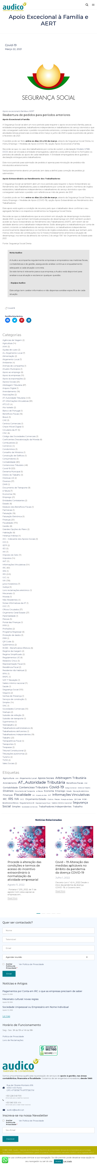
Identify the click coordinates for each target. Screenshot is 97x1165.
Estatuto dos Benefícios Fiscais (17, 507)
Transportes (8, 744)
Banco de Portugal (11, 410)
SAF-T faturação (10, 680)
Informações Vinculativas (14, 564)
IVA (4, 580)
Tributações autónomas (14, 753)
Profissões (7, 629)
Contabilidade (9, 462)
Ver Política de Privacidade (31, 964)
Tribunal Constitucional (13, 750)
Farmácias (7, 510)
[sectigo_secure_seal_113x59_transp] (48, 1055)
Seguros (6, 693)
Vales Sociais (8, 763)
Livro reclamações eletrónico (16, 590)
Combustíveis (9, 443)
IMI (4, 552)
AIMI (5, 346)
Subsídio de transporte (13, 718)
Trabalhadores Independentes (17, 734)
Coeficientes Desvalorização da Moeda (21, 439)
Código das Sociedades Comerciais (19, 436)
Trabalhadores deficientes (15, 731)
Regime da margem (12, 651)
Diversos (6, 481)
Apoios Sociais (9, 382)
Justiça (6, 587)
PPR (5, 625)
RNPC (5, 677)
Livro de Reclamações (13, 1040)
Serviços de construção (13, 699)
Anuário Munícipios (11, 369)
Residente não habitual (13, 670)
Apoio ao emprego (11, 372)
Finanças (7, 520)
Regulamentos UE (11, 657)
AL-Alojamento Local (12, 353)
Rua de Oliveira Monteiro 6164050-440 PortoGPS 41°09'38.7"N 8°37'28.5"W (20, 1087)
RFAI (5, 673)
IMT (4, 561)
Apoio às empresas (11, 375)
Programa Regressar (12, 632)
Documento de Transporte (15, 487)
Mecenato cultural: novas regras (21, 999)
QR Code (7, 641)
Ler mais (67, 1161)
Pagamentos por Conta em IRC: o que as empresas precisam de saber (42, 991)
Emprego (7, 497)
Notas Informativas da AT (14, 603)
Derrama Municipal (11, 471)
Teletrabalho (8, 725)
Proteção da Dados (67, 799)
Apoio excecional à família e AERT (18, 111)
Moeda (6, 596)
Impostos (7, 558)
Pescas (6, 619)
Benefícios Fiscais (11, 414)
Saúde (6, 686)
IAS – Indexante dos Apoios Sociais (19, 539)
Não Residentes (10, 600)
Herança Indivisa (10, 535)
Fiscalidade (8, 523)
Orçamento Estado (35, 799)
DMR (5, 484)
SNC (5, 705)
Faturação (7, 513)
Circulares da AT (10, 430)
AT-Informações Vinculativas (16, 401)
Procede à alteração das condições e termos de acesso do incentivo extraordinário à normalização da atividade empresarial (24, 870)
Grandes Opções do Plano (15, 529)
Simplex (6, 702)
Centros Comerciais (12, 423)
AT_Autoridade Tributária (41, 782)
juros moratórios (10, 584)
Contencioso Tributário (13, 465)
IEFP (5, 545)
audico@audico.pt (15, 1110)
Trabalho (6, 738)
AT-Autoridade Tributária (14, 398)
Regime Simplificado (12, 654)
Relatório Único (10, 661)
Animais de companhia (13, 366)
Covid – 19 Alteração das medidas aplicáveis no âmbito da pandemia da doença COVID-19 (72, 867)
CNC (5, 433)
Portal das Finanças (11, 622)
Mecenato (7, 593)
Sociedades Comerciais (14, 709)
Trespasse (7, 747)
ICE (4, 542)
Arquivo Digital (9, 388)
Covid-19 (11, 45)
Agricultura (7, 343)
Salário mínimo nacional (13, 683)
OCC (5, 606)
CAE (5, 420)
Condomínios (9, 449)
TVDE (5, 760)
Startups (6, 712)
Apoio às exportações (13, 378)
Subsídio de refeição (12, 715)
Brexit (5, 417)
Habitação (7, 532)
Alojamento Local (11, 359)
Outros (50, 799)
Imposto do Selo (10, 555)
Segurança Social (10, 689)
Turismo (6, 757)
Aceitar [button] (58, 1161)
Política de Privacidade (13, 1036)
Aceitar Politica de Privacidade (11, 966)
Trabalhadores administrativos (16, 728)
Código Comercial (71, 788)
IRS (4, 574)
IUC (4, 577)
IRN (4, 571)
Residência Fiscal (10, 667)
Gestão (6, 526)
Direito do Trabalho (11, 475)
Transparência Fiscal (12, 741)
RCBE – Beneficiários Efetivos (16, 648)
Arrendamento (9, 391)
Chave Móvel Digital (12, 426)
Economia (7, 494)
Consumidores (9, 459)
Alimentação (8, 356)
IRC (4, 568)
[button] (12, 898)
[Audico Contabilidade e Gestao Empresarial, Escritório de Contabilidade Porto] (15, 5)
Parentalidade (9, 616)
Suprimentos (8, 721)
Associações (8, 394)
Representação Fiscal (13, 664)
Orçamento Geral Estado (14, 612)
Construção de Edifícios (13, 455)
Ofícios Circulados (11, 609)
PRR (5, 638)
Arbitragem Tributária (12, 385)
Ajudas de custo (10, 350)
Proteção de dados (12, 635)
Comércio (7, 446)
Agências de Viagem (12, 340)
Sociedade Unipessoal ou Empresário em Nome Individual (36, 1007)
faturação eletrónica (81, 791)
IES (4, 548)
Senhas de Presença (12, 696)
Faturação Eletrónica (12, 516)
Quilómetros (8, 644)
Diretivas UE (8, 478)
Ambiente (7, 362)
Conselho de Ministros (13, 452)
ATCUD (6, 404)
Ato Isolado (8, 407)
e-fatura (6, 491)
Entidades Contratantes (14, 500)
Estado (6, 503)
